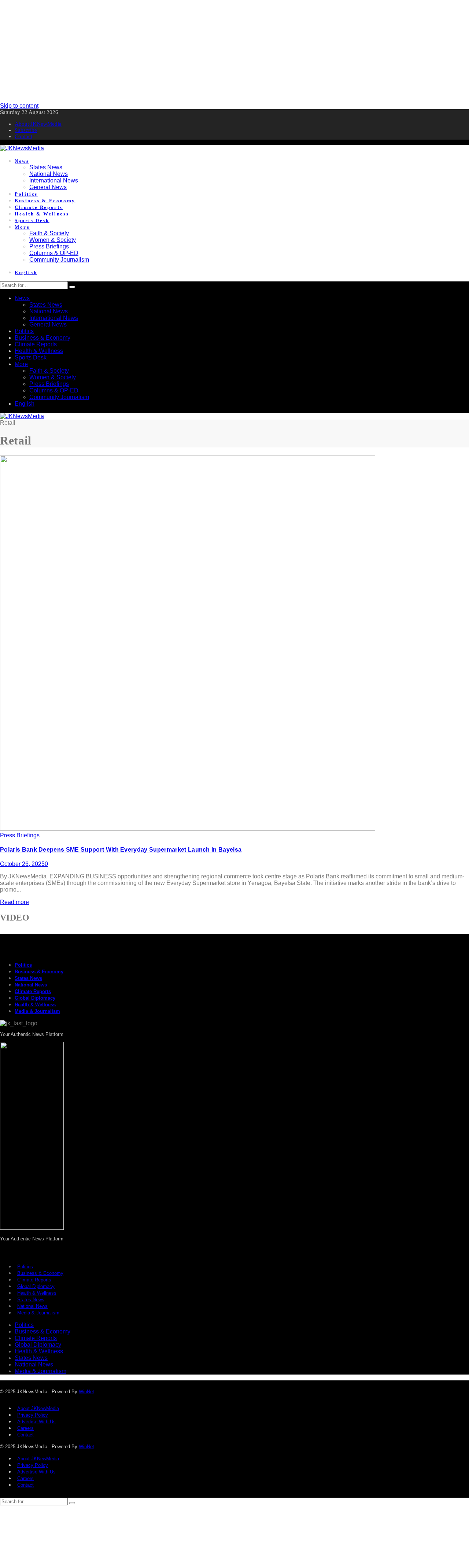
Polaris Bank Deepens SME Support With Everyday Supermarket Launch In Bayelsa (120, 849)
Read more (14, 902)
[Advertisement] (220, 51)
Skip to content (19, 106)
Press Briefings (20, 835)
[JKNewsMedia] (22, 148)
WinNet (86, 1391)
